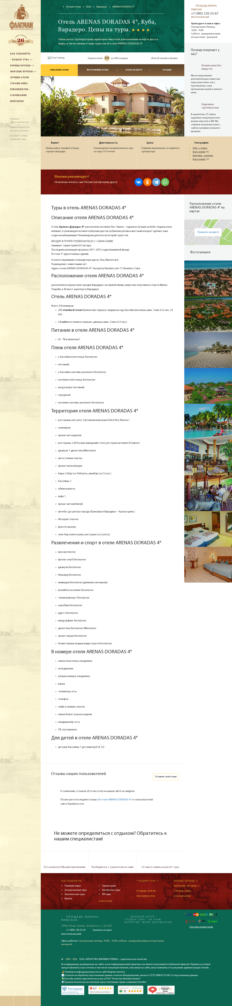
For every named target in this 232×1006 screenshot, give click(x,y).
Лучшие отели (73, 7)
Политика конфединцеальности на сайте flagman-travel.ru (94, 972)
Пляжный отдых (73, 886)
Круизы (68, 898)
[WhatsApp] (165, 182)
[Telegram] (156, 182)
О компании (182, 896)
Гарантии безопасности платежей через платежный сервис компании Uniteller (105, 982)
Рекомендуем (145, 896)
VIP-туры (106, 894)
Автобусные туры (111, 890)
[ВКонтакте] (139, 182)
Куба (88, 7)
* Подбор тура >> (147, 881)
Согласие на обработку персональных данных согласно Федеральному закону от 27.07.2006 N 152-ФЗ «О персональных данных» (131, 975)
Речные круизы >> (186, 881)
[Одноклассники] (147, 182)
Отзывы (167, 70)
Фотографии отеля (97, 70)
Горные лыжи (109, 886)
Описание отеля (59, 70)
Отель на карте (133, 70)
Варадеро (101, 7)
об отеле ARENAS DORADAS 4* (114, 800)
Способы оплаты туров (201, 927)
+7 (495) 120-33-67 (204, 13)
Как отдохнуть (71, 881)
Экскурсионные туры (76, 890)
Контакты (105, 901)
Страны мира (182, 891)
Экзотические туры (75, 894)
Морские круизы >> (187, 886)
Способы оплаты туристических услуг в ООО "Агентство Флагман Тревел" (102, 979)
